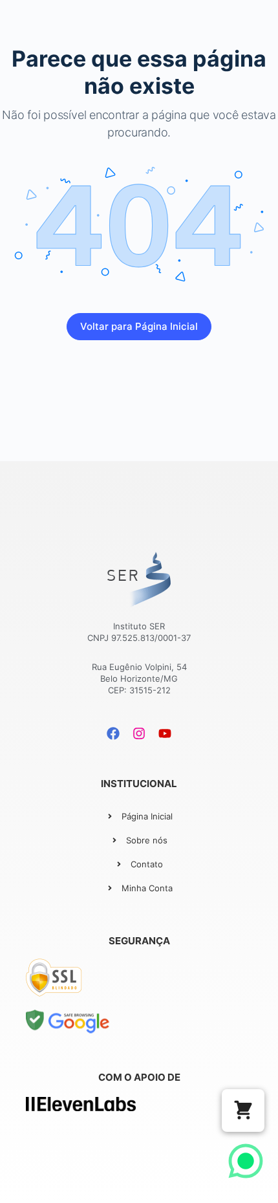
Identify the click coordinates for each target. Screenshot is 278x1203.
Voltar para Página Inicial (139, 326)
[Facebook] (113, 733)
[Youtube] (164, 733)
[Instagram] (139, 733)
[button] (243, 1110)
